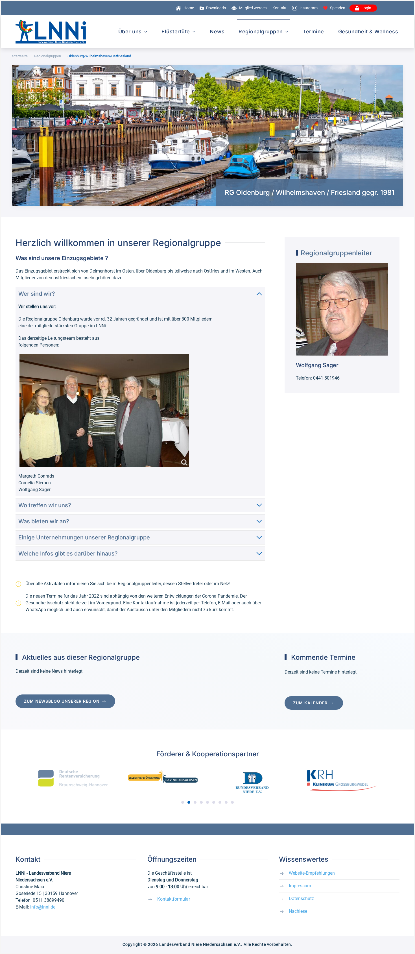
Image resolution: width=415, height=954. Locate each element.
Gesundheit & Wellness (368, 31)
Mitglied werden (253, 8)
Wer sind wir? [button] (36, 293)
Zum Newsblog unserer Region (62, 701)
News (217, 31)
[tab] (182, 802)
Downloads (216, 8)
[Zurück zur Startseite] (51, 31)
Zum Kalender (310, 702)
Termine (313, 31)
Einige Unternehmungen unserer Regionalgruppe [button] (84, 537)
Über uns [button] (130, 31)
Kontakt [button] (279, 8)
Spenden (337, 8)
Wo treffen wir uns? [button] (44, 505)
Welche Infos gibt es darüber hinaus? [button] (68, 553)
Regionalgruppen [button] (261, 31)
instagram (309, 8)
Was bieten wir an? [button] (43, 521)
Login (366, 8)
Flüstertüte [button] (175, 31)
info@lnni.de (42, 907)
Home (189, 8)
